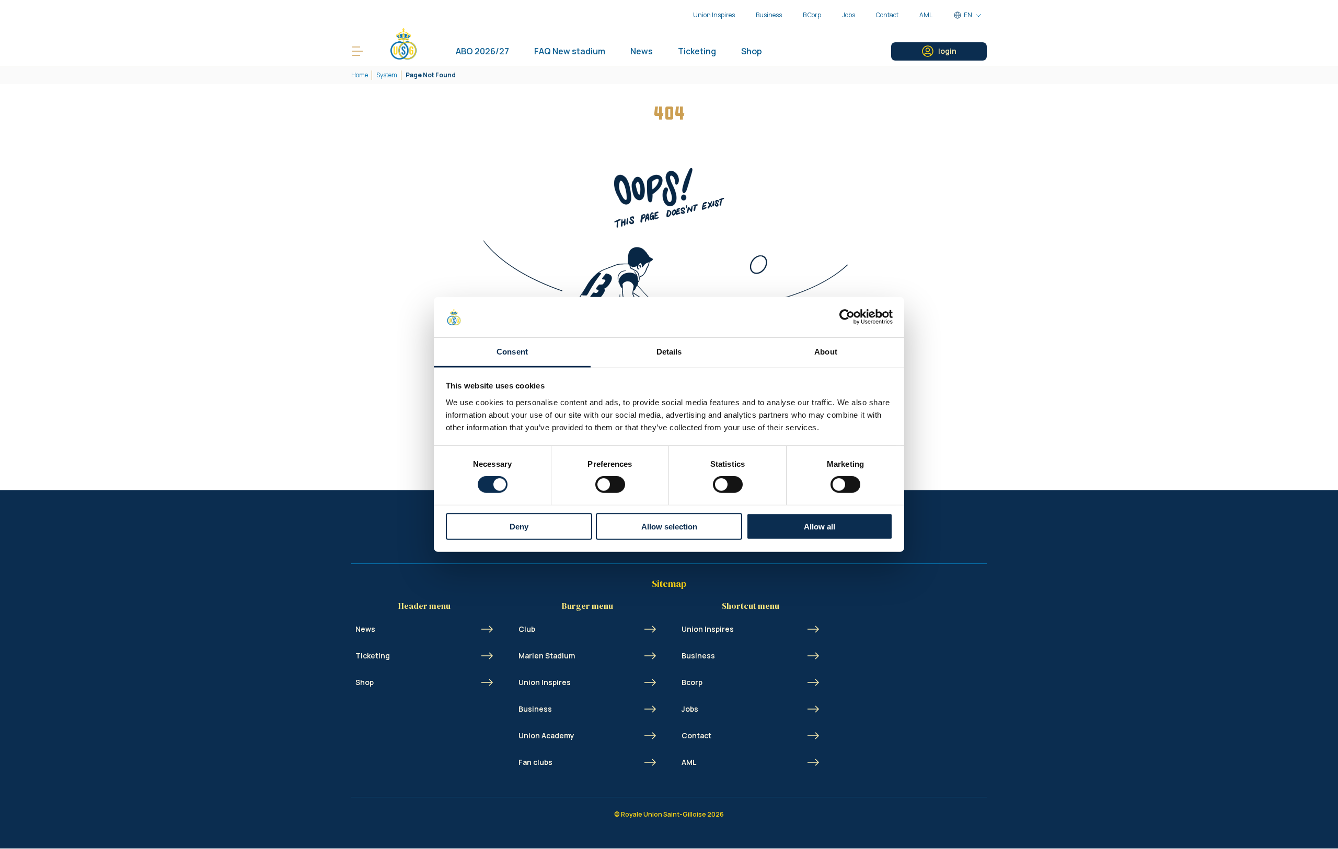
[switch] (610, 484)
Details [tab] (669, 351)
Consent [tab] (512, 351)
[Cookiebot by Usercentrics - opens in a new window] (847, 317)
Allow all (819, 526)
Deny (519, 526)
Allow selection (669, 526)
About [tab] (825, 351)
